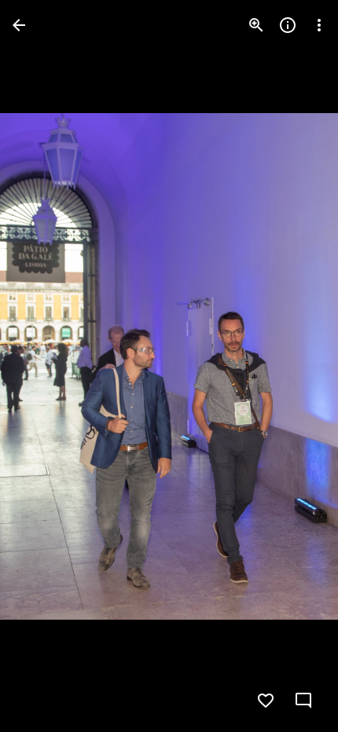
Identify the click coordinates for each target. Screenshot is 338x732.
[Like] (265, 700)
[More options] (319, 25)
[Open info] (287, 25)
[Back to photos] (19, 25)
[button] (44, 366)
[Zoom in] (256, 25)
